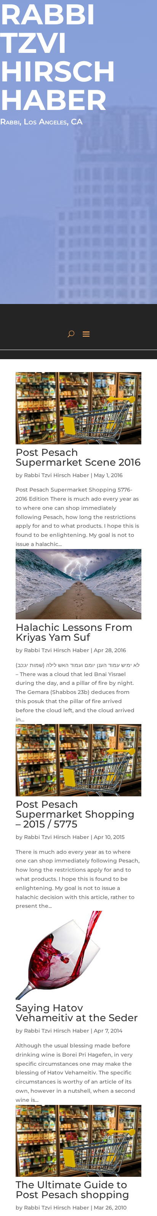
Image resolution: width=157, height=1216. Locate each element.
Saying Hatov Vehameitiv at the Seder (77, 1013)
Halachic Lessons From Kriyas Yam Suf (74, 632)
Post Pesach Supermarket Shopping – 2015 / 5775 (75, 814)
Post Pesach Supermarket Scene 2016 (78, 457)
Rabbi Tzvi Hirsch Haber (56, 475)
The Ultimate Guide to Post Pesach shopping (72, 1190)
